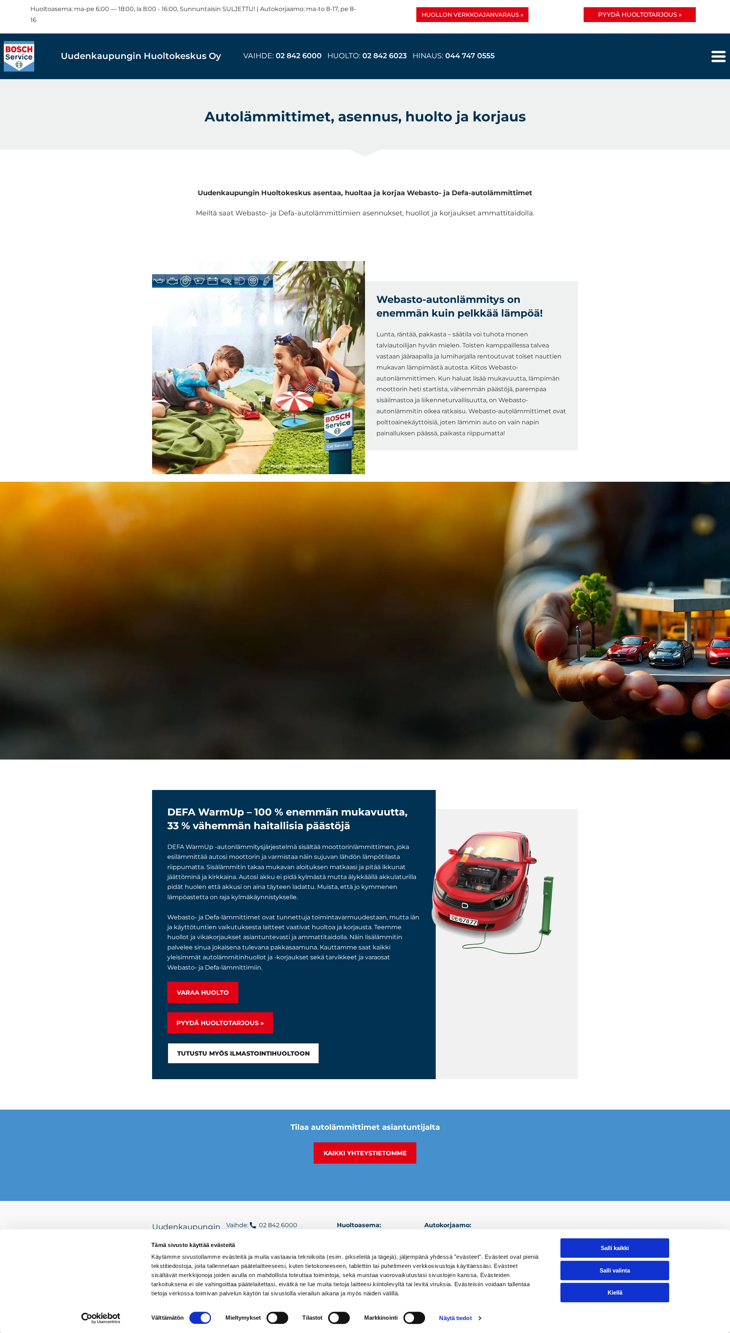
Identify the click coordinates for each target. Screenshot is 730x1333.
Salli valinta (615, 1270)
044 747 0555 (470, 55)
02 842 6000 (300, 55)
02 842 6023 (384, 55)
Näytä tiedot (455, 1318)
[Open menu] (718, 56)
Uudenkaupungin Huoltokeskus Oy (141, 56)
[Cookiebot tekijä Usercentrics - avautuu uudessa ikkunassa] (101, 1318)
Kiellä (615, 1292)
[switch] (277, 1318)
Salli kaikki (615, 1248)
